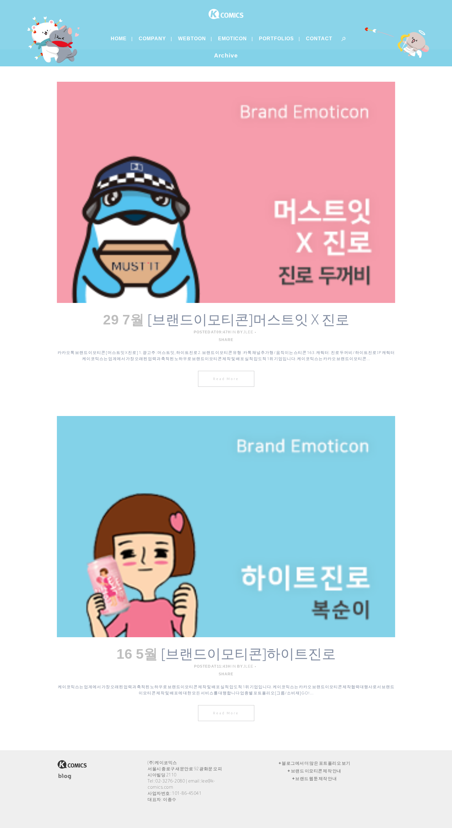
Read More (226, 379)
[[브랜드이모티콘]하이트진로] (226, 526)
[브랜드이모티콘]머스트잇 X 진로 (248, 319)
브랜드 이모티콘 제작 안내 (316, 770)
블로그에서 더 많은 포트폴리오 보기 (316, 763)
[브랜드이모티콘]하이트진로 (248, 653)
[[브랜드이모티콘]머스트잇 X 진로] (226, 192)
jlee (248, 332)
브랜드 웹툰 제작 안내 (316, 778)
